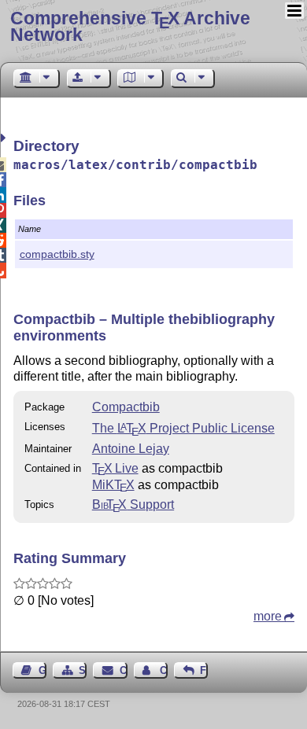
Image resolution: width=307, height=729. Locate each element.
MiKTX (113, 485)
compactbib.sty (57, 254)
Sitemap (83, 670)
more (267, 616)
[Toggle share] (5, 138)
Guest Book (42, 670)
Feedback (204, 670)
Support (133, 504)
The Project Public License (183, 428)
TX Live (115, 468)
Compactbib (126, 407)
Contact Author (164, 670)
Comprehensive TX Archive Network (130, 26)
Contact (123, 670)
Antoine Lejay (130, 448)
